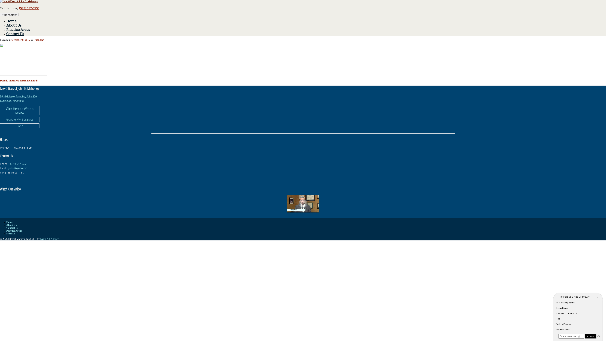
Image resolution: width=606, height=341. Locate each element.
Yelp (20, 126)
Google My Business (19, 119)
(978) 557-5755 (29, 8)
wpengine (39, 40)
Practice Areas (18, 29)
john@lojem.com (18, 168)
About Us (14, 25)
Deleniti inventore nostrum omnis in (19, 80)
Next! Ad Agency (49, 239)
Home (11, 21)
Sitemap (10, 233)
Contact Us (15, 34)
